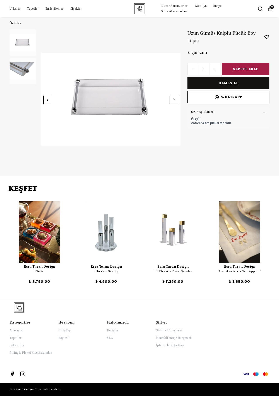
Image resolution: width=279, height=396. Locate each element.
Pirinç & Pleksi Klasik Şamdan (31, 353)
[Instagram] (22, 374)
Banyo (217, 6)
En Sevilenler (54, 8)
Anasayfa (16, 330)
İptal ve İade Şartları (170, 345)
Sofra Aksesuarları (174, 11)
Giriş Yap (64, 330)
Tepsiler (33, 8)
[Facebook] (12, 374)
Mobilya (201, 6)
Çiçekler (76, 8)
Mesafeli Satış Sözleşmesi (173, 338)
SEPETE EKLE (245, 69)
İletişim (112, 330)
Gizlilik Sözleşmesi (169, 330)
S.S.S (110, 338)
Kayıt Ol (64, 338)
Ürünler (14, 8)
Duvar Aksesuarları (175, 6)
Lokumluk (17, 345)
